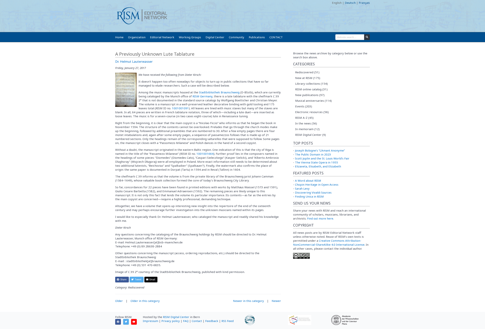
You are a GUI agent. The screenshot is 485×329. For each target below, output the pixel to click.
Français (364, 3)
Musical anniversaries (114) (313, 100)
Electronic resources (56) (312, 112)
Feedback (211, 321)
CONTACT (276, 37)
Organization (137, 37)
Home (119, 37)
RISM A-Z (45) (304, 118)
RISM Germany (202, 96)
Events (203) (303, 106)
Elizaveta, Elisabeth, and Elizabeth (318, 166)
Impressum (150, 321)
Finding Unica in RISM (309, 196)
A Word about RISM (308, 180)
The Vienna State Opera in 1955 (316, 162)
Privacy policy (170, 321)
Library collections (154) (311, 83)
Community (236, 37)
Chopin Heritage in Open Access (316, 184)
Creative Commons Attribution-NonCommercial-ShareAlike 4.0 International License (329, 242)
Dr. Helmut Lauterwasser (134, 61)
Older (119, 301)
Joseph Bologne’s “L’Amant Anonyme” (320, 150)
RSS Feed (227, 321)
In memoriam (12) (307, 129)
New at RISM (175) (307, 78)
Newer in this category (248, 301)
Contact (197, 321)
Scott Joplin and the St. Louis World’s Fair (322, 158)
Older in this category (145, 301)
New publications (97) (310, 95)
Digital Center (215, 37)
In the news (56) (306, 123)
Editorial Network (162, 37)
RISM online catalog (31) (311, 89)
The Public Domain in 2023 (313, 154)
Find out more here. (320, 218)
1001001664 (205, 154)
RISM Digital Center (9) (310, 135)
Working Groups (190, 37)
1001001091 (180, 108)
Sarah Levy (302, 188)
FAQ (186, 321)
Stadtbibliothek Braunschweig (219, 92)
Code (118, 3)
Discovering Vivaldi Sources (313, 192)
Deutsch (350, 3)
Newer (276, 301)
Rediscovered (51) (307, 72)
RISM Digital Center (176, 317)
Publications (257, 37)
